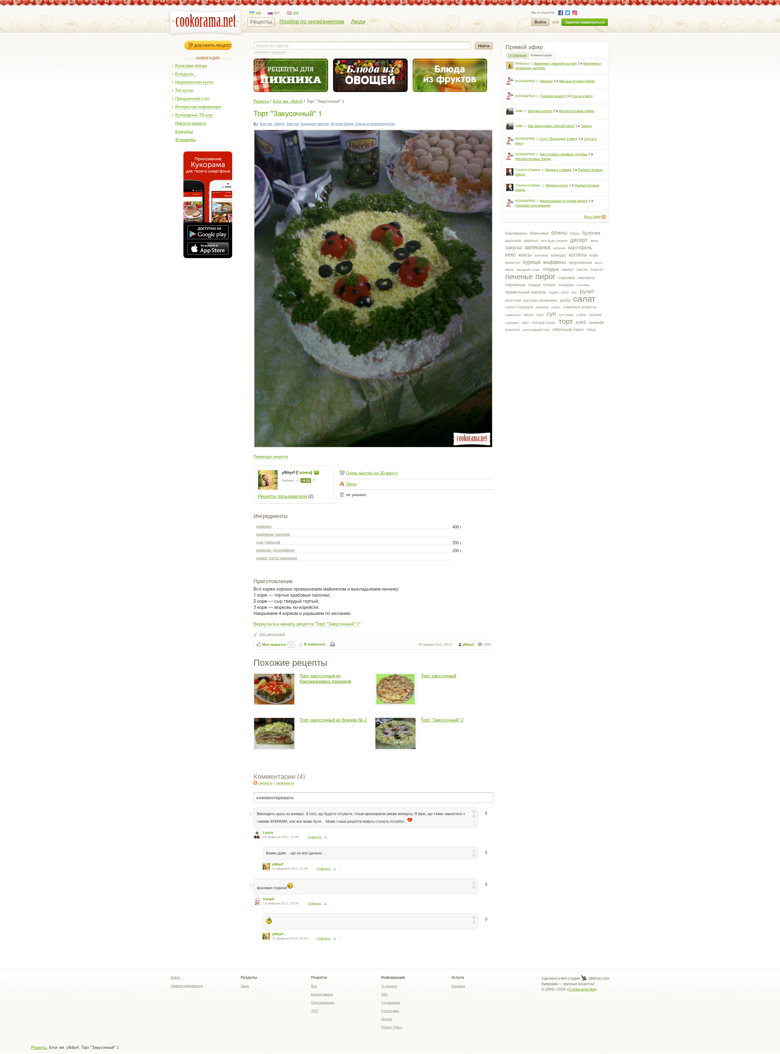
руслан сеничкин (540, 300)
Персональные (322, 1002)
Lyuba (268, 832)
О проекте (389, 986)
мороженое (580, 262)
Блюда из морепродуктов (375, 124)
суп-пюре (566, 315)
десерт (579, 240)
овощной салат (528, 269)
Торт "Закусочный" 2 (442, 719)
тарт (525, 323)
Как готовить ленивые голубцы (563, 154)
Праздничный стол (192, 98)
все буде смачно (554, 241)
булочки (591, 233)
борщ (575, 233)
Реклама (458, 986)
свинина (542, 307)
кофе (594, 255)
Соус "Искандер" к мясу (558, 138)
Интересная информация (198, 107)
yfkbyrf (468, 644)
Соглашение (390, 1002)
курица (532, 262)
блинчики (539, 233)
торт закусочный (272, 634)
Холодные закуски (314, 124)
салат (584, 298)
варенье (531, 241)
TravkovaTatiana (527, 170)
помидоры (566, 285)
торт (565, 321)
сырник (595, 315)
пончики (583, 285)
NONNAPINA (525, 81)
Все (314, 986)
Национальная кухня (194, 82)
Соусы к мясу (582, 96)
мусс (599, 262)
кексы (525, 254)
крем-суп (512, 263)
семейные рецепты (580, 307)
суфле (581, 315)
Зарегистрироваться (585, 22)
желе (594, 241)
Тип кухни (184, 90)
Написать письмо (316, 472)
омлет (568, 269)
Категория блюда (191, 65)
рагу (565, 292)
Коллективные (322, 994)
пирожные (515, 284)
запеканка (537, 247)
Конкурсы (184, 131)
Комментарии (541, 55)
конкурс (558, 255)
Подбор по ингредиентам (311, 22)
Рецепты (261, 22)
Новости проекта (190, 123)
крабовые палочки (273, 534)
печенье (519, 276)
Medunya (522, 63)
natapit (268, 899)
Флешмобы (185, 139)
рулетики (513, 300)
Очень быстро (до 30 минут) (372, 473)
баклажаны (516, 233)
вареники (513, 241)
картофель (580, 247)
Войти (540, 22)
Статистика (390, 1011)
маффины (554, 262)
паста (582, 269)
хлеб (581, 322)
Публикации (517, 55)
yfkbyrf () (297, 472)
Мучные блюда (342, 124)
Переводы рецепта (271, 456)
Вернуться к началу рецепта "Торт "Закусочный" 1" (307, 623)
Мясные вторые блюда (576, 81)
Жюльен (546, 81)
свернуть (265, 783)
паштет (597, 270)
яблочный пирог (568, 329)
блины (559, 233)
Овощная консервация (533, 205)
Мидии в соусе (556, 185)
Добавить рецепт (212, 45)
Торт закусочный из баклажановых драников (325, 678)
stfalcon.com (598, 978)
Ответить (314, 837)
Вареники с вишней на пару (555, 63)
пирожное (586, 278)
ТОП (314, 1011)
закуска (513, 247)
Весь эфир (592, 216)
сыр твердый (268, 542)
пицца (534, 284)
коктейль (541, 255)
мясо (509, 270)
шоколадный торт (536, 330)
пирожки (566, 277)
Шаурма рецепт (540, 111)
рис (574, 292)
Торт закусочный (438, 675)
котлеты (578, 254)
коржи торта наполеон (276, 558)
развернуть (285, 783)
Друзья (386, 1019)
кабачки (559, 248)
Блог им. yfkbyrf (288, 101)
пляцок (549, 285)
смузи (528, 315)
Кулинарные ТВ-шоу (194, 115)
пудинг (553, 292)
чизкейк (596, 322)
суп (551, 314)
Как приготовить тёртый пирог (551, 126)
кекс (510, 255)
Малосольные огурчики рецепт (564, 201)
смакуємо (513, 315)
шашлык (512, 330)
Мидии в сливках (558, 170)
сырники (511, 323)
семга (555, 307)
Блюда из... (186, 74)
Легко (351, 484)
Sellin (519, 111)
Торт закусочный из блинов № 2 (333, 719)
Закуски (292, 124)
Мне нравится (273, 644)
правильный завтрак (525, 291)
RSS (603, 217)
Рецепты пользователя (282, 496)
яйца (591, 330)
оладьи (551, 269)
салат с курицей (519, 307)
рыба (565, 300)
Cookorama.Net (582, 989)
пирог (545, 276)
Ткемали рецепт (552, 96)
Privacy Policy (391, 1027)
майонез (263, 526)
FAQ (384, 994)
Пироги (586, 126)
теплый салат (544, 323)
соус (540, 315)
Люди (358, 22)
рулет (587, 292)
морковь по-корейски (275, 550)
